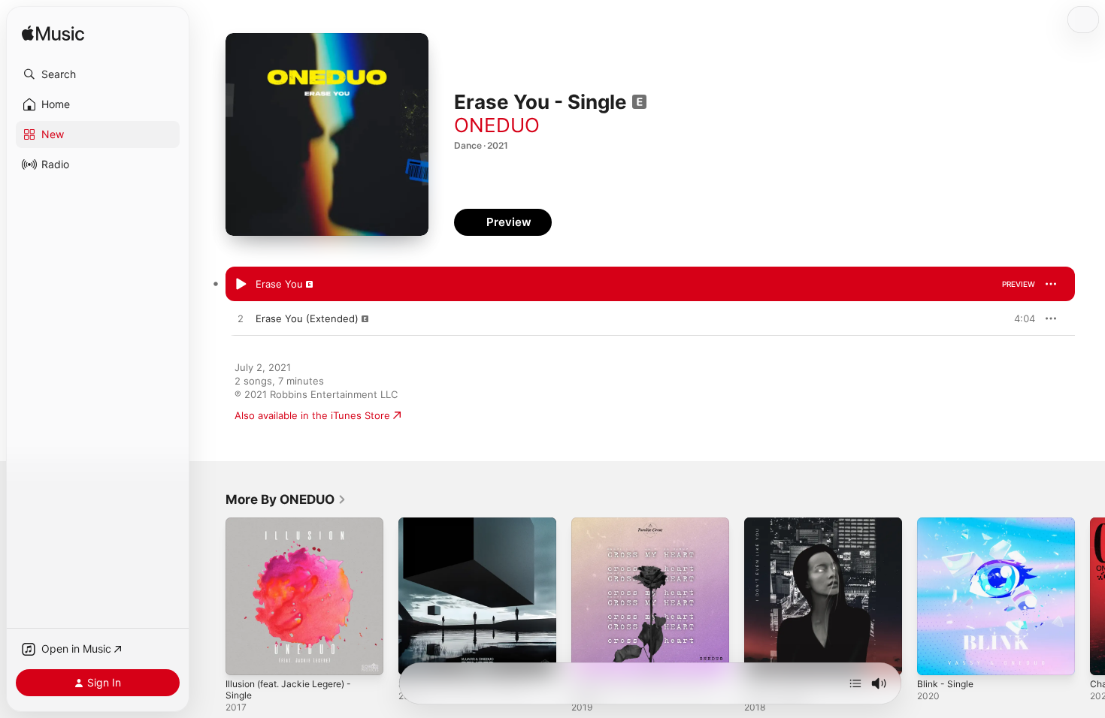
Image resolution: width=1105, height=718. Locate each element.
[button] (98, 74)
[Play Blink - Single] (936, 656)
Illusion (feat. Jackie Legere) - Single (296, 529)
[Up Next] (855, 683)
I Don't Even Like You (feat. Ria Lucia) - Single (816, 529)
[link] (286, 499)
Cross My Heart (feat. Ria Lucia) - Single (649, 529)
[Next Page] (1089, 596)
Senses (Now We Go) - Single (468, 523)
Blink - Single (947, 523)
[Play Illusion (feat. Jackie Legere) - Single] (244, 656)
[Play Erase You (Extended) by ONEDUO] (241, 319)
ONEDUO (497, 125)
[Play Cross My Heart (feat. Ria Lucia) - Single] (590, 656)
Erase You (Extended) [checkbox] (307, 318)
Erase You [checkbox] (279, 284)
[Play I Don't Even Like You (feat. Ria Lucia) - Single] (763, 656)
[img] (53, 34)
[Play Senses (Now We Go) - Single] (417, 656)
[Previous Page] (210, 596)
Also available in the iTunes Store (312, 415)
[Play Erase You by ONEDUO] (241, 284)
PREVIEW (1018, 283)
